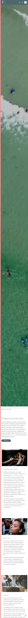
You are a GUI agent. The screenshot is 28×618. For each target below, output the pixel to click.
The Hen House (17, 557)
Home (2, 407)
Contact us (6, 440)
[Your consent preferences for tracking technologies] (25, 615)
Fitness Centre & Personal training (12, 613)
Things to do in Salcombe (20, 407)
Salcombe (12, 407)
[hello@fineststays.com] (19, 2)
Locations (7, 407)
